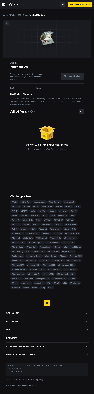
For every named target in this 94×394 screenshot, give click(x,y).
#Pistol (14, 202)
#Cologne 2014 (18, 265)
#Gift (48, 283)
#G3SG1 (47, 220)
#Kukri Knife (28, 238)
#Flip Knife (46, 233)
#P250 (35, 206)
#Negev (24, 229)
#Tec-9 (59, 206)
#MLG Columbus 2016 (66, 274)
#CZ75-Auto (25, 202)
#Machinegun (70, 224)
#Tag (43, 288)
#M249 (14, 229)
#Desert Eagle (39, 202)
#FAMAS (42, 211)
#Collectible (26, 283)
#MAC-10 (23, 215)
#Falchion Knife (32, 233)
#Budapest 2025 (73, 260)
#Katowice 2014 (54, 270)
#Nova (35, 224)
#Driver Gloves (38, 251)
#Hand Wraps (53, 251)
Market (13, 15)
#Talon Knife (32, 247)
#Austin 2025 (31, 260)
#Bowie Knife (55, 229)
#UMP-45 (15, 220)
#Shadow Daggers (35, 242)
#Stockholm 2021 (59, 279)
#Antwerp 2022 (76, 256)
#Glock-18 (16, 206)
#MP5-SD (35, 215)
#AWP (38, 220)
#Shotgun (15, 224)
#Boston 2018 (58, 260)
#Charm (15, 283)
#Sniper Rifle (28, 220)
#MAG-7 (26, 224)
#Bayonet (43, 229)
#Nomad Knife (70, 238)
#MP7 (44, 215)
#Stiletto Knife (68, 242)
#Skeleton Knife (53, 242)
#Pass (34, 288)
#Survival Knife (17, 247)
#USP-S (68, 206)
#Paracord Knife (18, 242)
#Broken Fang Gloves (20, 251)
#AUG (32, 211)
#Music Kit (16, 288)
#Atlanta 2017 (17, 260)
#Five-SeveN (69, 202)
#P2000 (26, 206)
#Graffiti (57, 283)
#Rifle (77, 206)
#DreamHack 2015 (37, 270)
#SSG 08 (69, 220)
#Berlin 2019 (44, 260)
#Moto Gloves (17, 256)
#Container (38, 283)
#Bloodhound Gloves (72, 247)
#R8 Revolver (47, 206)
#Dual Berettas (54, 202)
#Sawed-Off (47, 224)
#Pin (65, 283)
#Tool (50, 288)
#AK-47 (15, 211)
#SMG (14, 215)
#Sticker (63, 256)
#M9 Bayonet (41, 238)
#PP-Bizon (62, 215)
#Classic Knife (17, 233)
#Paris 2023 (16, 279)
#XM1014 (58, 224)
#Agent (72, 279)
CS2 (19, 15)
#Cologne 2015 (33, 265)
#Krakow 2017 (33, 274)
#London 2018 (48, 274)
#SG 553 (73, 211)
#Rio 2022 (29, 279)
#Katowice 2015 (70, 270)
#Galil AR (52, 211)
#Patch (26, 288)
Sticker (26, 15)
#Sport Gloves (50, 256)
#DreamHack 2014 (19, 270)
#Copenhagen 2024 (66, 265)
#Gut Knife (58, 233)
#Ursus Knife (45, 247)
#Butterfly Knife (70, 229)
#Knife (33, 229)
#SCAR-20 (58, 220)
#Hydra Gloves (68, 251)
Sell (7, 15)
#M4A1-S (62, 211)
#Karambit (16, 238)
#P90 (72, 215)
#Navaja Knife (55, 238)
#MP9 (52, 215)
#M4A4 (24, 211)
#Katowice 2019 (18, 274)
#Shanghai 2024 (42, 279)
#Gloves (57, 247)
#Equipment (75, 283)
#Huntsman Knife (72, 233)
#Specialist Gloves (33, 256)
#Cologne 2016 (49, 265)
